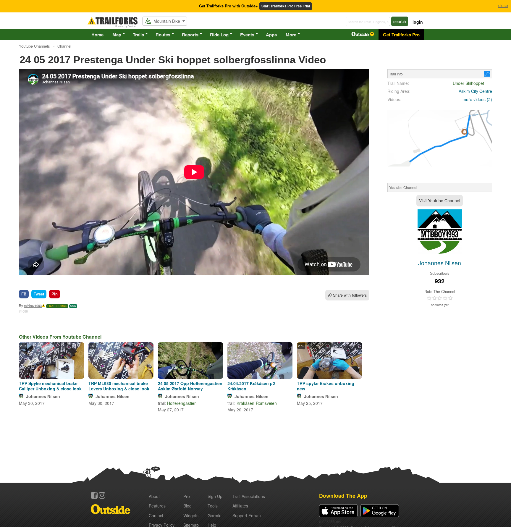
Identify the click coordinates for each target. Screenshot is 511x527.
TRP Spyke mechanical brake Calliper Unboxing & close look (50, 386)
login (418, 22)
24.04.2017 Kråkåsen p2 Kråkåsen (251, 386)
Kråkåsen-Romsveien (257, 403)
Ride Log (219, 34)
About (154, 496)
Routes (163, 34)
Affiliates (240, 506)
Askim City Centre (475, 91)
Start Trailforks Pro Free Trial (285, 6)
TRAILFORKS (57, 306)
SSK (73, 306)
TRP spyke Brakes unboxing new (325, 386)
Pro (186, 496)
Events (247, 34)
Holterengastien (182, 403)
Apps (271, 34)
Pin (54, 294)
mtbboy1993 (33, 305)
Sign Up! (216, 496)
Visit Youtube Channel (439, 200)
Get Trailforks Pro (401, 34)
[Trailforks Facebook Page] (94, 495)
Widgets (190, 515)
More (291, 34)
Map (116, 34)
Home (97, 34)
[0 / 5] (440, 298)
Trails (138, 34)
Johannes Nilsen (43, 396)
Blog (187, 506)
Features (157, 506)
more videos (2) (477, 99)
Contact (156, 515)
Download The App (343, 495)
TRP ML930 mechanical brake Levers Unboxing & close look (118, 386)
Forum (246, 515)
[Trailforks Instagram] (102, 495)
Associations (248, 496)
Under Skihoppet (468, 83)
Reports (190, 34)
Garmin (214, 515)
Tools (213, 506)
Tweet (39, 294)
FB (23, 294)
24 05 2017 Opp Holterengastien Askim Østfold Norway (190, 386)
